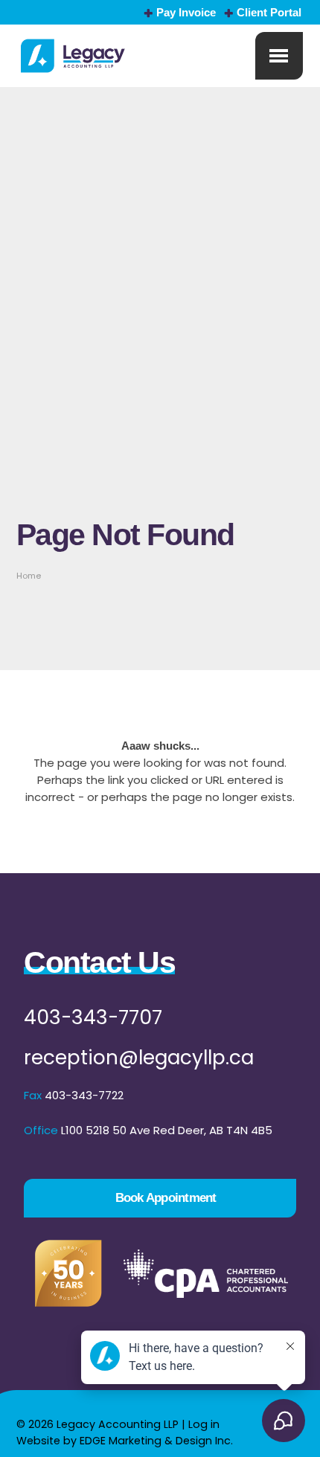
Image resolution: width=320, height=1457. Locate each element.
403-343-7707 (93, 1017)
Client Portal (269, 12)
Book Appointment (166, 1197)
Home (28, 576)
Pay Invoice (186, 12)
